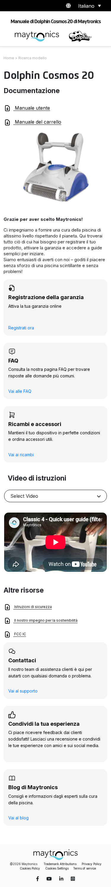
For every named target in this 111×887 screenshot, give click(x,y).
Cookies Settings (57, 868)
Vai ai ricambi (21, 454)
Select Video (24, 496)
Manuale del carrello (37, 122)
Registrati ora (21, 327)
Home (9, 58)
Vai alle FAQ (19, 391)
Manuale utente (31, 108)
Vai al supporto (23, 690)
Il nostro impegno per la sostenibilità (45, 620)
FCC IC (19, 634)
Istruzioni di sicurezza (32, 607)
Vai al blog (18, 817)
